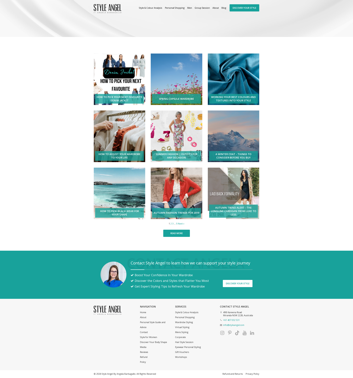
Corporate (180, 337)
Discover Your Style (244, 7)
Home (143, 312)
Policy (143, 362)
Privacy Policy (252, 373)
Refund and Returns (232, 373)
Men (189, 7)
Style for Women (148, 337)
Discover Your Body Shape (153, 342)
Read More (176, 233)
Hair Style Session (184, 342)
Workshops (181, 357)
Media (143, 347)
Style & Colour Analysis (150, 7)
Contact (144, 332)
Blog (223, 7)
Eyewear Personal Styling (188, 347)
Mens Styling (181, 332)
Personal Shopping (174, 7)
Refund (143, 357)
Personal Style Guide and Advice (152, 325)
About (215, 7)
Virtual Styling (182, 327)
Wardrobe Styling (184, 322)
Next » (181, 223)
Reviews (144, 352)
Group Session (202, 7)
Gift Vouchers (182, 352)
